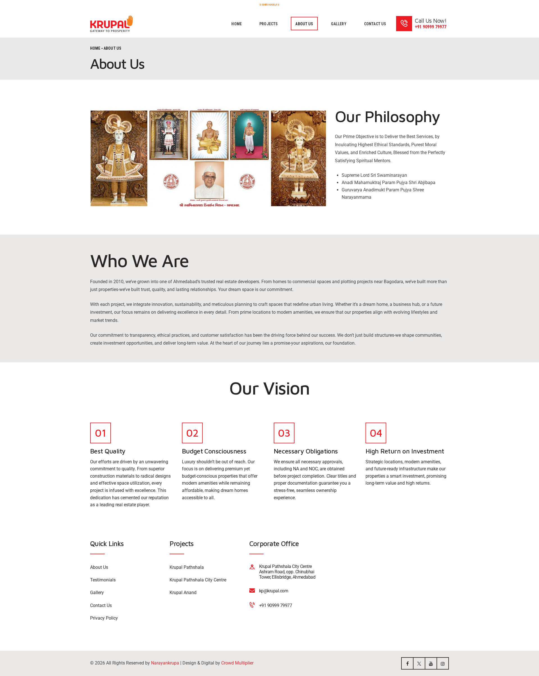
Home (95, 48)
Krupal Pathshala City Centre (198, 580)
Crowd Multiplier (237, 663)
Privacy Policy (104, 618)
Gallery (97, 592)
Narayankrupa (165, 663)
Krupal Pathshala (187, 567)
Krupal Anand (183, 592)
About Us (99, 567)
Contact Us (101, 605)
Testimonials (103, 580)
